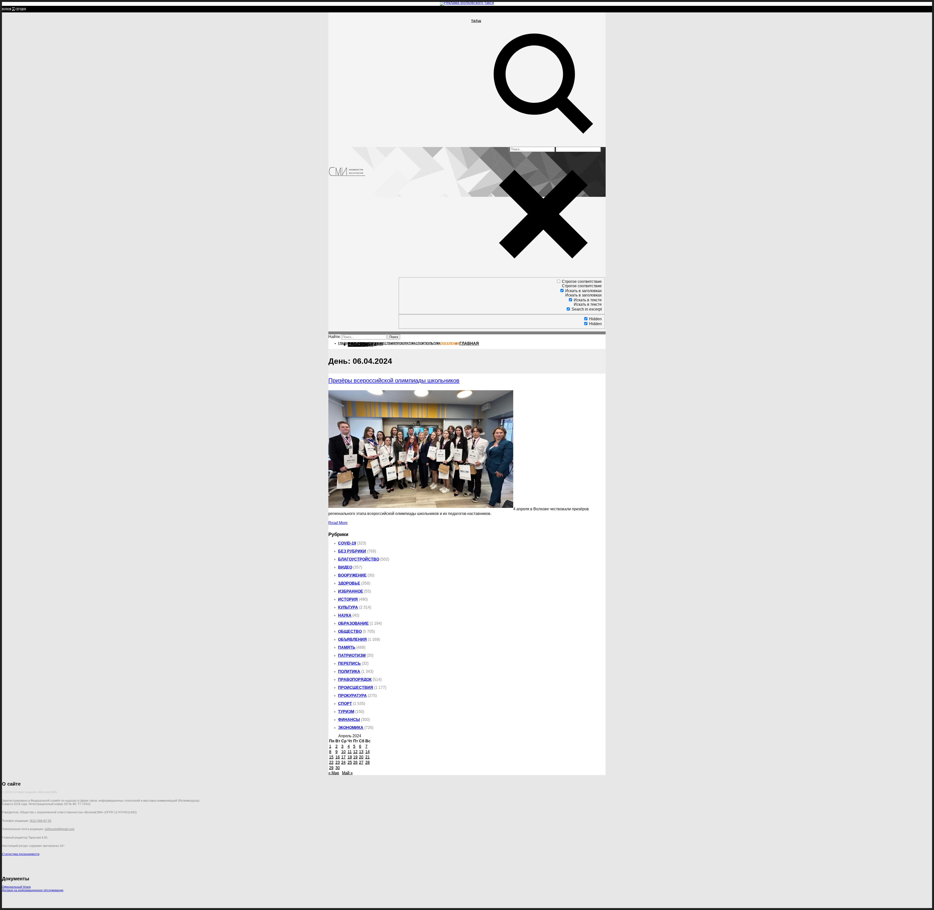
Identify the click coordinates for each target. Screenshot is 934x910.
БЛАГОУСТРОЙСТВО (358, 559)
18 (350, 757)
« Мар (333, 773)
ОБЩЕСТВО (350, 631)
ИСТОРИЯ (348, 599)
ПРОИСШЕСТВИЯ (38, 35)
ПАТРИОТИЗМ (352, 655)
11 (350, 752)
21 (367, 757)
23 (337, 762)
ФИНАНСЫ (349, 720)
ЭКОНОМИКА (350, 728)
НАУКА (344, 615)
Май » (347, 773)
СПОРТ (28, 43)
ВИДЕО (345, 567)
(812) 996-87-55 (40, 821)
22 (331, 762)
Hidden (595, 319)
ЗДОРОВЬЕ (349, 583)
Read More (338, 523)
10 (343, 752)
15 (331, 757)
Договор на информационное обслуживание (32, 890)
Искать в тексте (588, 300)
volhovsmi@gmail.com (59, 829)
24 (343, 762)
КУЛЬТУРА (31, 48)
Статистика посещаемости (20, 854)
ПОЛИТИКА (32, 30)
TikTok (476, 21)
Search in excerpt (587, 309)
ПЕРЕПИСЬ (349, 663)
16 (337, 757)
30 (337, 768)
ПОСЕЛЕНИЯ (360, 345)
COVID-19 (347, 543)
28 (367, 762)
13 (361, 752)
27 (361, 762)
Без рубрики (352, 551)
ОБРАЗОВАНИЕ (353, 623)
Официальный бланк (16, 887)
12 (355, 752)
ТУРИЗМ (346, 712)
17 (343, 757)
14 (367, 752)
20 (361, 757)
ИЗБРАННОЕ (350, 591)
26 (355, 762)
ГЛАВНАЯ (469, 343)
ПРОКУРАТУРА (35, 39)
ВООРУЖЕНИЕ (352, 575)
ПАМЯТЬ (346, 647)
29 (331, 768)
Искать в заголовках (583, 291)
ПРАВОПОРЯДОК (355, 679)
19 (355, 757)
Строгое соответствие (582, 281)
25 (350, 762)
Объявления (352, 639)
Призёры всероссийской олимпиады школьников (393, 380)
